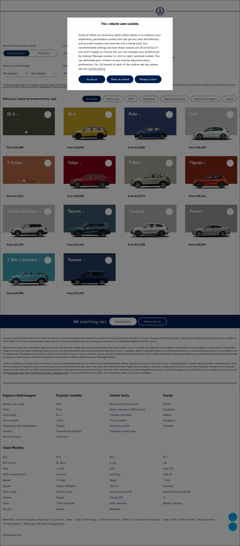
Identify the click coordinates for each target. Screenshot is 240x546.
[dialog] (120, 273)
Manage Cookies (148, 79)
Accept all (92, 79)
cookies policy (96, 68)
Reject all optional (120, 79)
